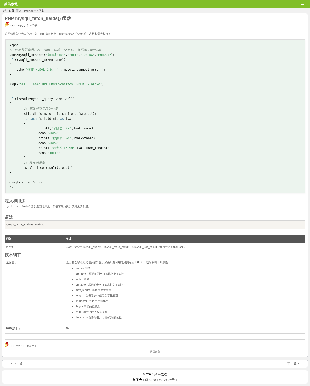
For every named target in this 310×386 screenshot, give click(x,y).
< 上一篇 (16, 364)
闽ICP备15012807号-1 (161, 379)
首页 (18, 10)
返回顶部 (155, 351)
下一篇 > (293, 364)
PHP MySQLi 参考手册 (23, 25)
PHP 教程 (30, 10)
